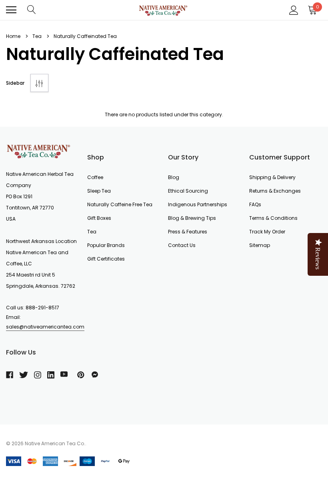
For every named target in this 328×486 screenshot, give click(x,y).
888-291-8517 (42, 307)
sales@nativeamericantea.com (45, 326)
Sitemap (259, 245)
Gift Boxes (99, 218)
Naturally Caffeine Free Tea (119, 204)
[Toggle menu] (11, 10)
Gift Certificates (106, 258)
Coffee (95, 177)
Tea (91, 231)
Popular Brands (106, 245)
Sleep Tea (99, 190)
